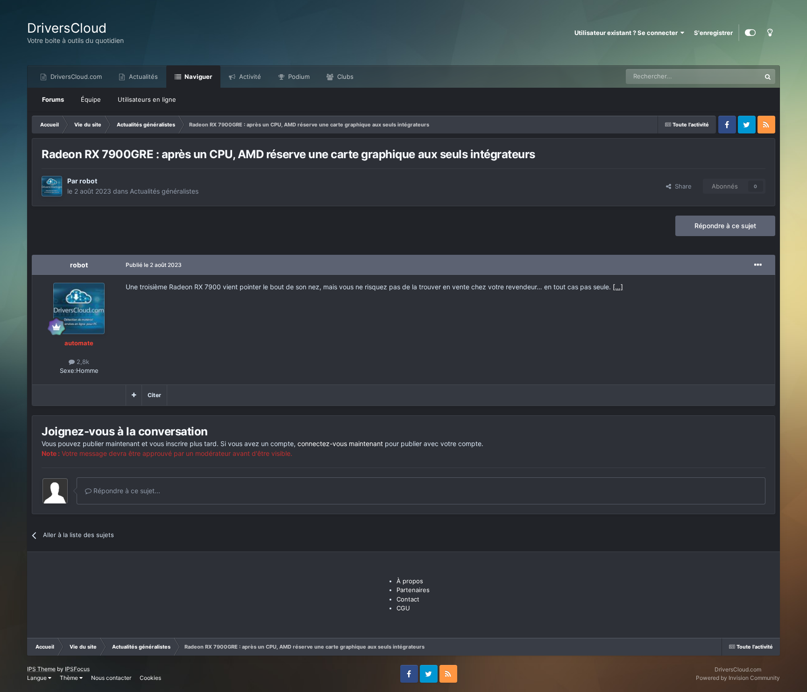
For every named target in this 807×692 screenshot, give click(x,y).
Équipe (91, 99)
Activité (249, 76)
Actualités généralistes (164, 191)
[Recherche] (767, 76)
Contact (407, 599)
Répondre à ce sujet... (126, 491)
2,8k (82, 361)
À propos (409, 581)
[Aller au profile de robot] (52, 186)
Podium (298, 76)
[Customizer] (750, 32)
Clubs (344, 76)
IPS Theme (41, 668)
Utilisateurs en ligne (147, 99)
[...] (618, 287)
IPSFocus (77, 668)
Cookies (150, 677)
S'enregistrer (713, 32)
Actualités (142, 76)
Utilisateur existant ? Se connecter (627, 32)
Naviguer (197, 76)
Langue (37, 677)
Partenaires (413, 590)
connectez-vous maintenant (340, 443)
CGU (403, 608)
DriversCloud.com (75, 76)
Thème (69, 677)
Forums (53, 99)
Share (681, 186)
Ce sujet (737, 76)
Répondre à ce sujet (725, 226)
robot (88, 181)
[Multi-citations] (134, 395)
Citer (154, 394)
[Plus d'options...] (758, 265)
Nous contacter (111, 677)
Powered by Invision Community (738, 677)
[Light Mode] (770, 32)
